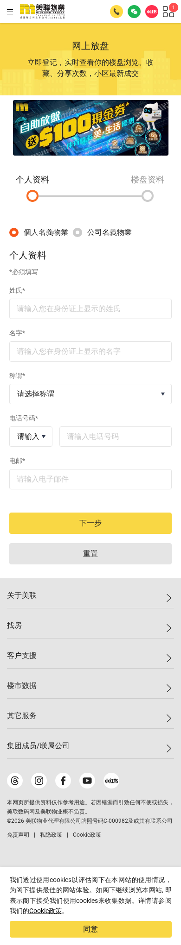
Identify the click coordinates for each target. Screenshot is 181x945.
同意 (90, 929)
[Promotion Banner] (90, 128)
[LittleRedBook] (111, 781)
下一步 (90, 523)
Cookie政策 (45, 910)
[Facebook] (63, 781)
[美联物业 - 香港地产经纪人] (42, 11)
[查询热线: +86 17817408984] (116, 11)
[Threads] (15, 781)
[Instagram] (39, 781)
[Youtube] (87, 781)
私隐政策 (51, 835)
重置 (90, 553)
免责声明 (18, 835)
